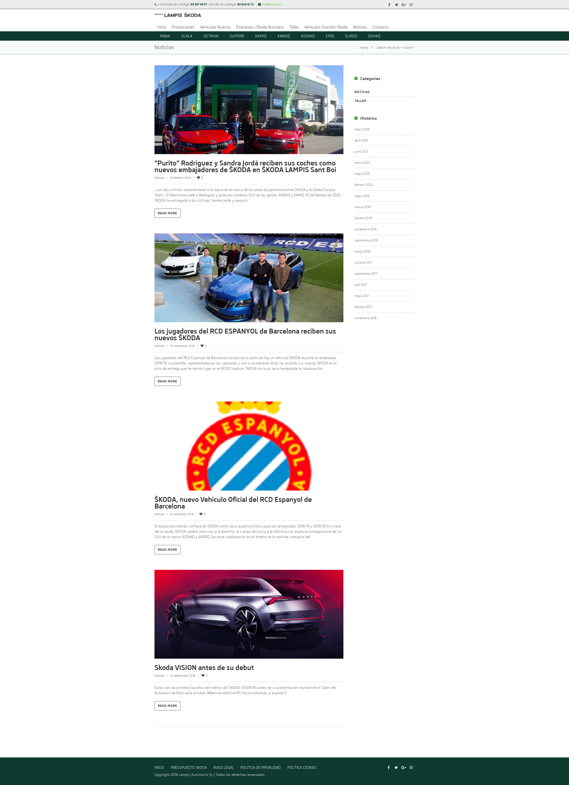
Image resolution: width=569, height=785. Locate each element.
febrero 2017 (363, 307)
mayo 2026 (362, 129)
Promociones (183, 27)
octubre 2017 (363, 262)
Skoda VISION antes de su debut (204, 668)
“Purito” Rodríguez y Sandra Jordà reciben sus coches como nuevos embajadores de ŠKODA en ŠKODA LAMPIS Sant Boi (245, 166)
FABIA (165, 36)
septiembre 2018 (366, 240)
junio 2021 (361, 151)
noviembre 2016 (366, 318)
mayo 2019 (362, 196)
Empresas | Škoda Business (260, 27)
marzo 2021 (362, 162)
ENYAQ (374, 36)
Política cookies (302, 767)
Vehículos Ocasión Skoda (326, 27)
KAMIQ (260, 36)
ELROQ (351, 36)
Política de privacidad (260, 767)
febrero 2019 (363, 218)
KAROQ (284, 36)
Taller (294, 27)
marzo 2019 (362, 207)
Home (364, 47)
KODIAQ (308, 36)
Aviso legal (223, 767)
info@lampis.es (271, 4)
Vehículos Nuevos (215, 27)
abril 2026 (361, 140)
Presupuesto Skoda (189, 767)
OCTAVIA (211, 36)
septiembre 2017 (366, 273)
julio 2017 (361, 284)
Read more (167, 213)
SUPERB (237, 36)
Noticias (360, 27)
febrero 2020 (364, 185)
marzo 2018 (363, 251)
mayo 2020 (362, 173)
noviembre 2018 (366, 229)
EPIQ (330, 36)
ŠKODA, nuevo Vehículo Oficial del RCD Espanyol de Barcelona (233, 503)
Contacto (381, 27)
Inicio (161, 27)
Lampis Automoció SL (196, 775)
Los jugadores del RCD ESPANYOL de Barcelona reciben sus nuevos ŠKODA (245, 334)
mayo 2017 (362, 296)
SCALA (186, 36)
